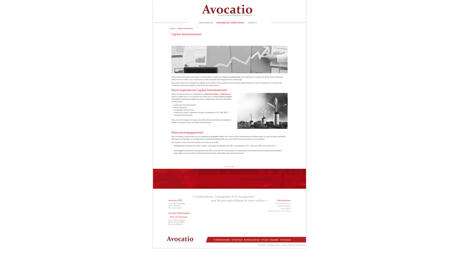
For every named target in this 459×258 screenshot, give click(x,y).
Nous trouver (286, 209)
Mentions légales (284, 206)
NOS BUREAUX (206, 23)
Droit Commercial (253, 240)
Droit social (286, 240)
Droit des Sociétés (223, 240)
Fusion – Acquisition (271, 240)
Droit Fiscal (238, 240)
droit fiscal (225, 94)
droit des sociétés (211, 94)
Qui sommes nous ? (283, 203)
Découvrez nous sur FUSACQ (279, 211)
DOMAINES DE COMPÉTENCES (230, 23)
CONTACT (252, 23)
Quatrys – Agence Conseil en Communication (290, 245)
